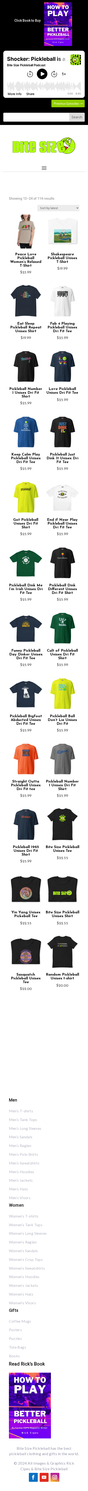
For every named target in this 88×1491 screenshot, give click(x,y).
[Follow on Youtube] (44, 1477)
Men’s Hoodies (21, 1171)
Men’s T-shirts (21, 1111)
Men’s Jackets (21, 1180)
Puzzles (15, 1338)
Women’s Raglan (23, 1242)
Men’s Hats (18, 1189)
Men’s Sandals (21, 1137)
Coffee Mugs (20, 1321)
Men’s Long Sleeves (25, 1128)
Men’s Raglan (20, 1145)
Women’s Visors (22, 1302)
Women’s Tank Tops (26, 1224)
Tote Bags (17, 1347)
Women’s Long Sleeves (28, 1233)
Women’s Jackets (23, 1285)
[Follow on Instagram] (54, 1477)
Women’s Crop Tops (26, 1259)
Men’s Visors (20, 1197)
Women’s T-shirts (23, 1216)
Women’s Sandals (23, 1250)
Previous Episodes (66, 103)
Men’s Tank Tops (23, 1119)
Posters (15, 1329)
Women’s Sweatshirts (27, 1268)
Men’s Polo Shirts (23, 1154)
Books (14, 1356)
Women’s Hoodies (24, 1276)
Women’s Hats (21, 1294)
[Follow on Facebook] (33, 1477)
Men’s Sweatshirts (24, 1163)
